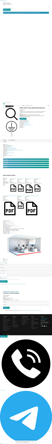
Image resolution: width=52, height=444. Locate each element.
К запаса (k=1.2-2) (5, 233)
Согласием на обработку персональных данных (27, 310)
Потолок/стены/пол (6, 227)
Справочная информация (34, 322)
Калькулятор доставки (34, 318)
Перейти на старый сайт (3, 0)
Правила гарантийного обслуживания (34, 328)
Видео (32, 326)
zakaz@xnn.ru (42, 324)
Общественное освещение (10, 152)
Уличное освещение (5, 324)
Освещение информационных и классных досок (7, 327)
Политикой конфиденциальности (37, 310)
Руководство (23, 323)
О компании (14, 318)
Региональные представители (26, 319)
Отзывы (13, 319)
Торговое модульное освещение (5, 323)
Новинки (4, 318)
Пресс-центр (23, 12)
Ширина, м (4, 222)
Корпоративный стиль (15, 326)
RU (4, 5)
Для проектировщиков (18, 12)
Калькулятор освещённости (35, 319)
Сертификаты (33, 321)
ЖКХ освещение (5, 321)
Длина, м (4, 221)
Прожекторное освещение (6, 328)
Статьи (32, 325)
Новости (13, 320)
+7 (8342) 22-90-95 (10, 8)
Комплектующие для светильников (5, 330)
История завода (14, 321)
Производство (14, 322)
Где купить (27, 12)
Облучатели (4, 325)
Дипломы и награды (15, 324)
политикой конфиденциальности (25, 442)
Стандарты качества (15, 325)
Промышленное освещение (6, 320)
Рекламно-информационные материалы (35, 324)
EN (3, 5)
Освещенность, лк (5, 232)
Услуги (12, 12)
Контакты (37, 12)
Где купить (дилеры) (24, 320)
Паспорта (32, 320)
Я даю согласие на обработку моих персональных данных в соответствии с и (22, 310)
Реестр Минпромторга (25, 318)
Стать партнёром (32, 12)
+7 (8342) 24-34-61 (5, 8)
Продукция (8, 12)
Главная (5, 12)
